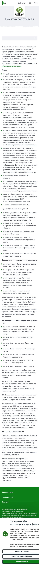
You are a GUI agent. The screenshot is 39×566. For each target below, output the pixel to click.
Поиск (22, 3)
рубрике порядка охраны (11, 66)
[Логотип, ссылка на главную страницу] (4, 3)
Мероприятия (8, 497)
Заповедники (7, 492)
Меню (36, 3)
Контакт (5, 502)
